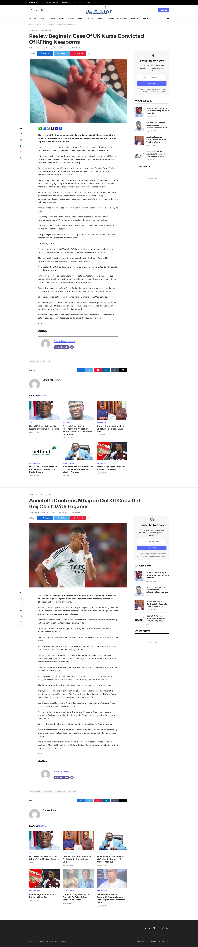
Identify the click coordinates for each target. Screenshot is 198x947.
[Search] (164, 18)
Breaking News (102, 422)
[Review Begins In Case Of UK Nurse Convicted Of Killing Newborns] (78, 91)
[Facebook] (21, 134)
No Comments (66, 48)
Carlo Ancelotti (35, 791)
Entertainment (122, 18)
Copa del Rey (47, 791)
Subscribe (163, 10)
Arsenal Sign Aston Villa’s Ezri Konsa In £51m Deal (111, 468)
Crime (31, 422)
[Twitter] (21, 140)
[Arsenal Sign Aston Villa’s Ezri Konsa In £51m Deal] (112, 451)
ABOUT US (147, 18)
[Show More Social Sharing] (89, 53)
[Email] (21, 157)
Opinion (111, 18)
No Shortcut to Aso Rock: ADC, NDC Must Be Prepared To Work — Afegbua (78, 469)
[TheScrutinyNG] (99, 10)
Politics (61, 18)
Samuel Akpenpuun (37, 48)
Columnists (135, 18)
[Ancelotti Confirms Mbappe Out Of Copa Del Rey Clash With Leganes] (78, 555)
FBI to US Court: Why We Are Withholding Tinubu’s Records (44, 427)
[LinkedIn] (21, 146)
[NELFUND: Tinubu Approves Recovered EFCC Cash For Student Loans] (44, 451)
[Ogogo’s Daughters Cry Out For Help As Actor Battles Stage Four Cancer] (78, 878)
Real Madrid (72, 791)
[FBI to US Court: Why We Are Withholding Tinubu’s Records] (44, 410)
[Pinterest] (21, 151)
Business (71, 18)
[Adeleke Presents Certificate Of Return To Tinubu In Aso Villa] (112, 410)
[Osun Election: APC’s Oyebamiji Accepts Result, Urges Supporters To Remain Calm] (112, 878)
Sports (90, 18)
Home (53, 18)
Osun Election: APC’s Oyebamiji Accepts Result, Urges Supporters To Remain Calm (111, 898)
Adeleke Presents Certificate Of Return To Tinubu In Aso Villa (111, 429)
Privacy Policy (153, 92)
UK (49, 361)
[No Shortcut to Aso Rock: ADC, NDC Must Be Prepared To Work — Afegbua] (78, 451)
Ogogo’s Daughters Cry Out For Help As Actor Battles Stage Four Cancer (76, 897)
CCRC (32, 361)
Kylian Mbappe (60, 791)
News (80, 18)
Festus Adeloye (36, 512)
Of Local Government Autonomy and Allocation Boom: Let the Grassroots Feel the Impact (70, 2)
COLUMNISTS (67, 422)
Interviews (100, 18)
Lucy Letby (41, 361)
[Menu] (168, 18)
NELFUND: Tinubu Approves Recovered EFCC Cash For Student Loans (43, 469)
